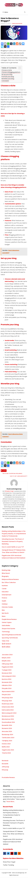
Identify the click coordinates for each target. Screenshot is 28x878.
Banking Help (6, 570)
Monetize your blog (8, 79)
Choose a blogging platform (11, 72)
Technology (6, 632)
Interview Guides (7, 607)
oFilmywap (5, 767)
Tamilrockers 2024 (8, 738)
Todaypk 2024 (6, 670)
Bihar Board (6, 573)
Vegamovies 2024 (8, 750)
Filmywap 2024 (7, 701)
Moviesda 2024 (7, 682)
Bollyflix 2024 (6, 661)
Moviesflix (5, 764)
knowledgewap (20, 873)
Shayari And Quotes (8, 628)
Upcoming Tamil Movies (10, 638)
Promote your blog (8, 76)
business (5, 585)
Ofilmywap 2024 (7, 664)
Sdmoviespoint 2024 (9, 676)
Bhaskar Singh (9, 491)
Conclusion (5, 81)
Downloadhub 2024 (8, 722)
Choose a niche (7, 70)
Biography (5, 576)
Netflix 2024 (6, 747)
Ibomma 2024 (6, 679)
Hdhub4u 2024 (7, 685)
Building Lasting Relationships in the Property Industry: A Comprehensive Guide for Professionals (14, 533)
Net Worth (5, 613)
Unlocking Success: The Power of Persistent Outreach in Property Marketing (13, 541)
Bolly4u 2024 (6, 658)
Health (4, 601)
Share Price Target (9, 862)
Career (4, 470)
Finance (4, 598)
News (3, 616)
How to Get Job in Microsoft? (18, 476)
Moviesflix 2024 (7, 725)
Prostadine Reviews (8, 777)
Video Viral (5, 641)
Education (5, 592)
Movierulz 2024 (7, 673)
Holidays (5, 604)
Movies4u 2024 (7, 728)
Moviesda (5, 761)
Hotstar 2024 (6, 744)
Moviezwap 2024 (7, 734)
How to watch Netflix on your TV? (13, 547)
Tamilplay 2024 (7, 741)
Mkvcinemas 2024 (8, 719)
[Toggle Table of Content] (19, 68)
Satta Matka (6, 625)
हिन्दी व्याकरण (6, 644)
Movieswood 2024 (8, 716)
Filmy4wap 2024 (7, 698)
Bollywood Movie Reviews (10, 579)
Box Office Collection (9, 582)
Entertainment (6, 595)
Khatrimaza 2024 (7, 704)
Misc (3, 610)
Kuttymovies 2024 (8, 707)
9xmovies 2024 (7, 731)
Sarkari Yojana (6, 622)
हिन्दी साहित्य (6, 647)
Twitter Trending (8, 865)
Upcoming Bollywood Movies (11, 635)
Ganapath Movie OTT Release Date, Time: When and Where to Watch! (13, 833)
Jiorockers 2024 (7, 655)
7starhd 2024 (6, 753)
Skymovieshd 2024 (8, 691)
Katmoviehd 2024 (8, 710)
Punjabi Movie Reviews (9, 619)
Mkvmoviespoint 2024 (9, 713)
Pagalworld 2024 (7, 667)
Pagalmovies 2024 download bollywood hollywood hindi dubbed (12, 841)
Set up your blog (7, 74)
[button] (25, 12)
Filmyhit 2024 (6, 695)
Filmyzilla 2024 (6, 688)
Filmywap (5, 770)
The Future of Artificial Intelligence (12, 473)
